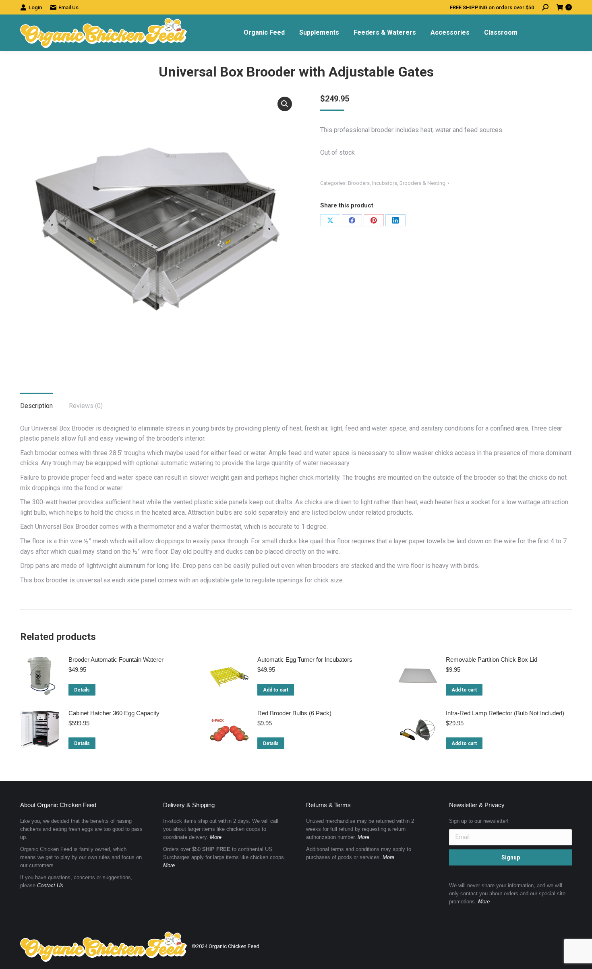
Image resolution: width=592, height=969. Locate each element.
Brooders (359, 183)
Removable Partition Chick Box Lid (491, 659)
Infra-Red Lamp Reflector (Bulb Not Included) (505, 713)
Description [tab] (36, 406)
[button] (284, 104)
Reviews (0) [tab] (86, 406)
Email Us (68, 7)
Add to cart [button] (275, 690)
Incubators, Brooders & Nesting (408, 183)
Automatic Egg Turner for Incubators (304, 659)
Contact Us (50, 885)
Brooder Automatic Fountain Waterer (116, 659)
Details (82, 690)
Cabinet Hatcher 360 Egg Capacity (113, 713)
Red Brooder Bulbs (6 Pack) (294, 713)
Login (35, 7)
